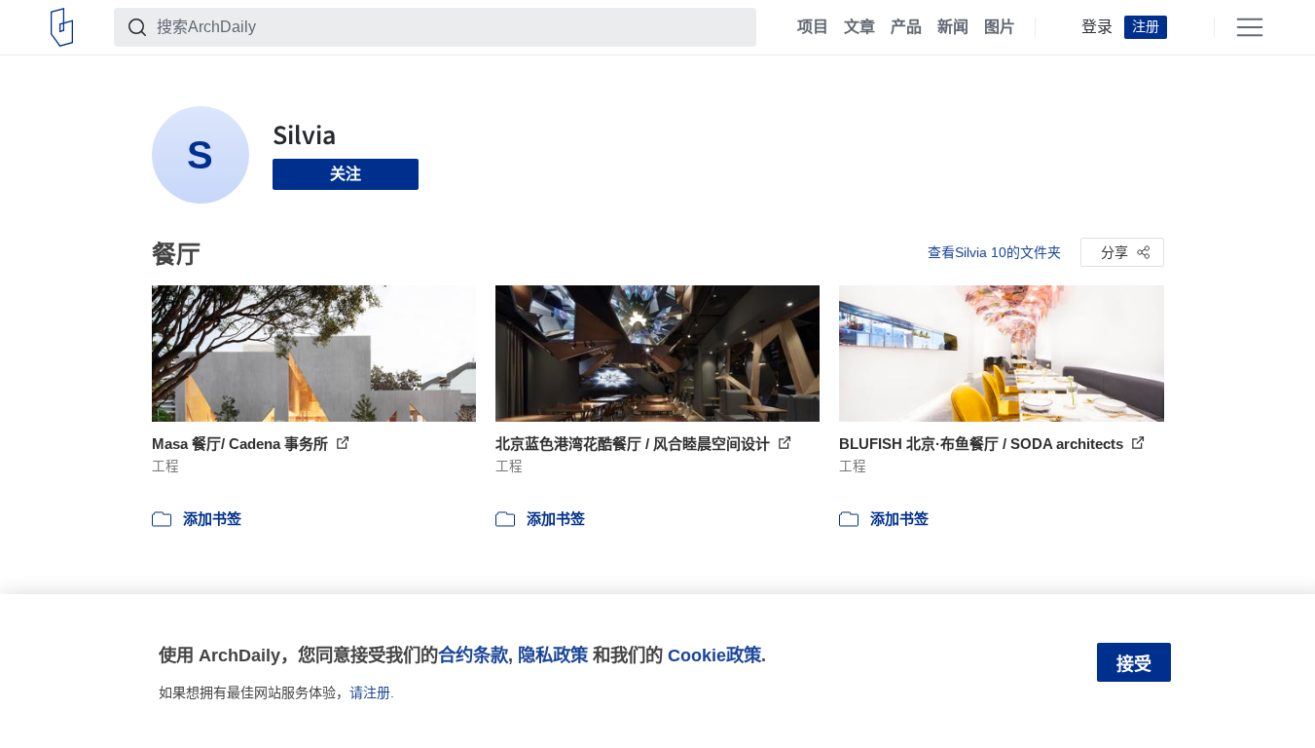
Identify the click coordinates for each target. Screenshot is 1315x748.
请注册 (369, 692)
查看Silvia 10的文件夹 (994, 252)
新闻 (952, 27)
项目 (812, 27)
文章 (859, 27)
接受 (1133, 664)
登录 (1097, 27)
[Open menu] (1249, 27)
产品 (906, 27)
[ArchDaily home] (62, 27)
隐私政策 (553, 655)
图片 (999, 27)
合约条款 (473, 655)
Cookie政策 (714, 655)
